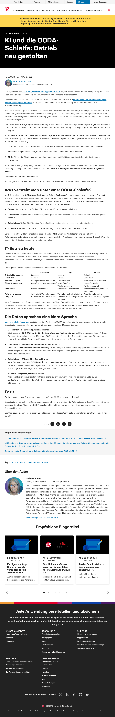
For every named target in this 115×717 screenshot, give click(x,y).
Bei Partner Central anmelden (18, 672)
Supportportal (82, 637)
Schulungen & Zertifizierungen (54, 652)
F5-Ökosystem (51, 558)
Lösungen (10, 641)
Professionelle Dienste (86, 641)
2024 (29, 462)
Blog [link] (25, 33)
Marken (10, 711)
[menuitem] (20, 2)
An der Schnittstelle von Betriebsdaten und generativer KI (92, 567)
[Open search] (109, 10)
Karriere (45, 668)
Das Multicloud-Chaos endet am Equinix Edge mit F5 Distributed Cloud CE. (56, 568)
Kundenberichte (48, 645)
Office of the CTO (19, 462)
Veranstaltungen (48, 683)
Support (70, 2)
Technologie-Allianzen (15, 665)
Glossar (45, 641)
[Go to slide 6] (71, 592)
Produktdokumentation (51, 634)
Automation (38, 462)
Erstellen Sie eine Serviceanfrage (90, 645)
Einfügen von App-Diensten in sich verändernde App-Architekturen (17, 568)
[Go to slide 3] (55, 592)
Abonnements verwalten (87, 634)
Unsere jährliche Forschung (17, 322)
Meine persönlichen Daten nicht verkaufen (88, 711)
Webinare (45, 648)
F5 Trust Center (48, 665)
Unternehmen (12, 33)
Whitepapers (47, 637)
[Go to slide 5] (65, 592)
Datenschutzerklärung (37, 711)
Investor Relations (49, 676)
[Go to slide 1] (44, 592)
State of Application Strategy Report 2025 (41, 92)
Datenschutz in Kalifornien (59, 711)
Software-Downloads (85, 648)
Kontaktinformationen (50, 661)
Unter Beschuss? (100, 2)
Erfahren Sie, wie (56, 621)
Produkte (9, 637)
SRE (46, 462)
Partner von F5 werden (15, 668)
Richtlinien (21, 711)
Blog (43, 679)
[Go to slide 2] (49, 592)
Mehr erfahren (59, 24)
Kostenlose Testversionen (16, 634)
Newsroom (46, 686)
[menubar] (57, 2)
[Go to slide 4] (60, 592)
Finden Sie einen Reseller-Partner (19, 661)
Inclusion (45, 672)
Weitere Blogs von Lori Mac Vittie (41, 517)
